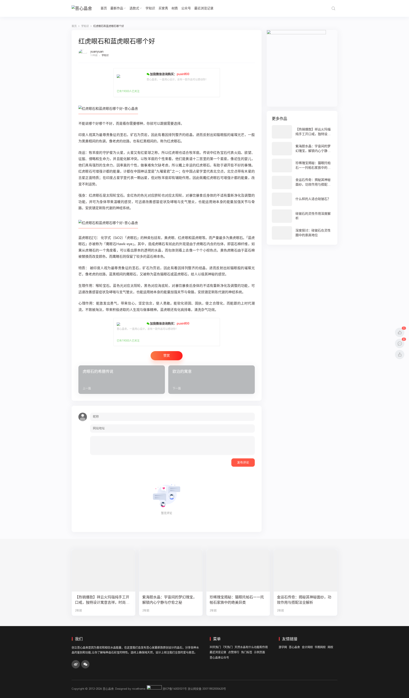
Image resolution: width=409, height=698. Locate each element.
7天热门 (228, 647)
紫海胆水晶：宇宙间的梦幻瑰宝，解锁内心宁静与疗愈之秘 (169, 600)
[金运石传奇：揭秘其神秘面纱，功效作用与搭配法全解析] (302, 182)
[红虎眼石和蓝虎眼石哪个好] (108, 112)
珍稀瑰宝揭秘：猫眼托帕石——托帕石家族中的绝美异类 (237, 600)
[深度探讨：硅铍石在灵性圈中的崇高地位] (302, 233)
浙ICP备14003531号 (175, 688)
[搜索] (333, 8)
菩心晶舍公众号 (219, 657)
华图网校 (320, 647)
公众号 (186, 8)
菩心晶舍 (294, 647)
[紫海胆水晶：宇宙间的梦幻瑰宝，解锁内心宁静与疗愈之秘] (302, 148)
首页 (104, 8)
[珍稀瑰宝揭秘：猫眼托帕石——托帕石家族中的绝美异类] (302, 165)
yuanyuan (97, 51)
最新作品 (116, 8)
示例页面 (259, 652)
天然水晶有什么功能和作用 (251, 647)
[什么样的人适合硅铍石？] (302, 199)
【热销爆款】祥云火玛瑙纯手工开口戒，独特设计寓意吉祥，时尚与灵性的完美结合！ (102, 600)
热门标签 (246, 652)
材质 (174, 8)
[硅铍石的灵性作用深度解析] (302, 216)
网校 (330, 647)
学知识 (150, 8)
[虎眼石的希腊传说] (121, 379)
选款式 (134, 8)
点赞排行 (233, 652)
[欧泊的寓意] (211, 379)
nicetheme (138, 688)
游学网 (283, 647)
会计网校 (307, 647)
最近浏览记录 (203, 8)
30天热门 (215, 647)
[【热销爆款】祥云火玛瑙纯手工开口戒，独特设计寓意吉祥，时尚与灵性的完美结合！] (302, 132)
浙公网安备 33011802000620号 (207, 688)
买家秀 (163, 8)
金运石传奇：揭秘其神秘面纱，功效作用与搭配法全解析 (304, 600)
